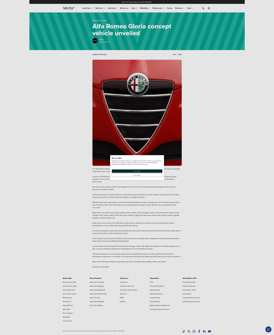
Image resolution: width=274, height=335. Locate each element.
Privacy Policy (144, 164)
